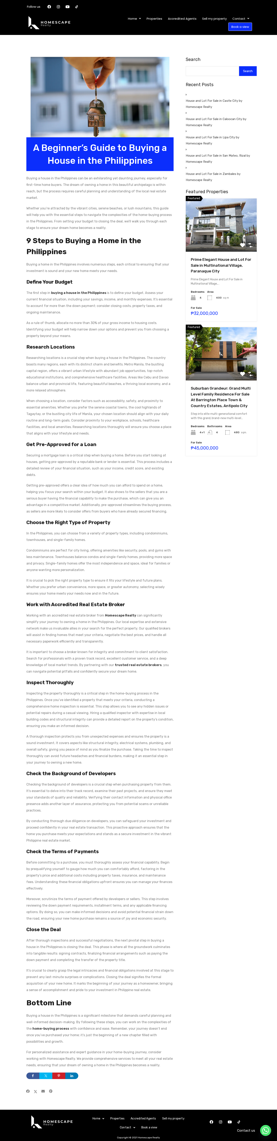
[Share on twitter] (35, 1091)
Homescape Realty (120, 615)
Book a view (240, 27)
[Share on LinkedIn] (71, 1076)
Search (193, 59)
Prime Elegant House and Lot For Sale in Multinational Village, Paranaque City (221, 265)
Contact (238, 18)
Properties (154, 18)
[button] (134, 19)
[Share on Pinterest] (58, 1076)
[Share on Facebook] (32, 1076)
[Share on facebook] (28, 1091)
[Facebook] (49, 6)
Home (132, 18)
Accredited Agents (182, 18)
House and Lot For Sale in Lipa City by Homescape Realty (212, 140)
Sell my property (214, 18)
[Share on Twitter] (45, 1076)
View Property (221, 241)
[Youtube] (67, 6)
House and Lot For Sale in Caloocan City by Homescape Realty (216, 122)
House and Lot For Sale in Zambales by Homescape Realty (213, 177)
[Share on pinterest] (50, 1091)
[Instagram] (58, 6)
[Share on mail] (43, 1091)
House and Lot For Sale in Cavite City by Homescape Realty (214, 104)
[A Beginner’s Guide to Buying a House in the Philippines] (100, 103)
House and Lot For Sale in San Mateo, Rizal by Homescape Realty (218, 159)
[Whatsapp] (265, 1130)
